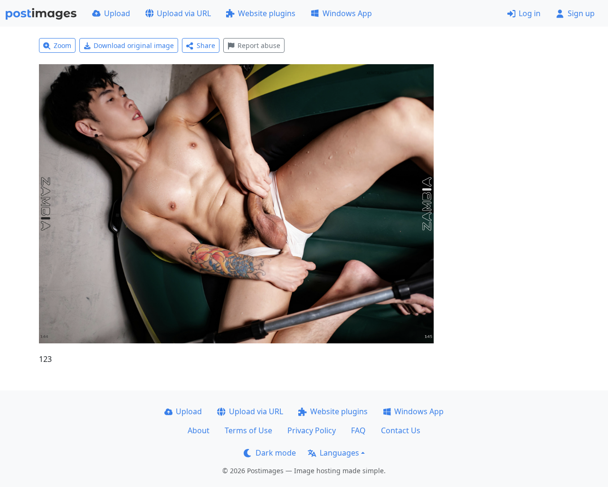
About (198, 430)
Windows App (347, 13)
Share (206, 45)
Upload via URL (184, 13)
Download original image (134, 45)
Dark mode (276, 453)
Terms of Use (248, 430)
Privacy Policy (311, 430)
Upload (117, 13)
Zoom (62, 45)
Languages (339, 453)
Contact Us (400, 430)
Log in (530, 13)
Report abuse (259, 45)
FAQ (358, 430)
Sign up (581, 13)
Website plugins (266, 13)
